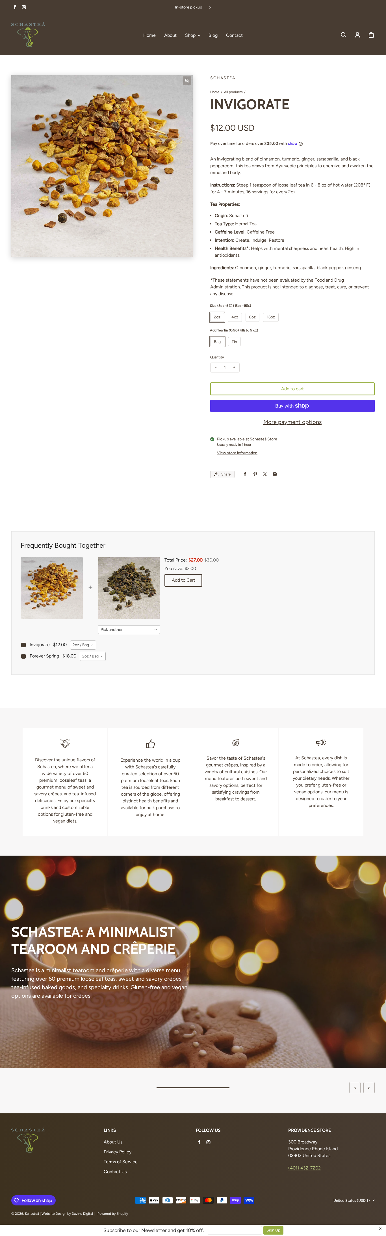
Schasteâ (32, 1214)
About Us (113, 1142)
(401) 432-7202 (304, 1168)
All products (233, 92)
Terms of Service (121, 1161)
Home (149, 35)
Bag (217, 341)
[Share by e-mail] (274, 474)
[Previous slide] (355, 1087)
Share (226, 474)
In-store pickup (188, 7)
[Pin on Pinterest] (255, 474)
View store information (237, 453)
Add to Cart (183, 580)
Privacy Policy (117, 1151)
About (170, 35)
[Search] (343, 34)
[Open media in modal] (187, 80)
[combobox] (129, 629)
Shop (191, 35)
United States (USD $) (351, 1200)
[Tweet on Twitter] (264, 474)
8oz (252, 317)
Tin (234, 341)
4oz (234, 317)
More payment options (292, 422)
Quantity (217, 357)
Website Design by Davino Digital (67, 1214)
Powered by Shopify (112, 1214)
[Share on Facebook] (245, 474)
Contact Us (115, 1171)
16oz (271, 317)
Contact (234, 35)
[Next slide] (369, 1087)
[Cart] (371, 34)
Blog (213, 35)
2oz (217, 317)
